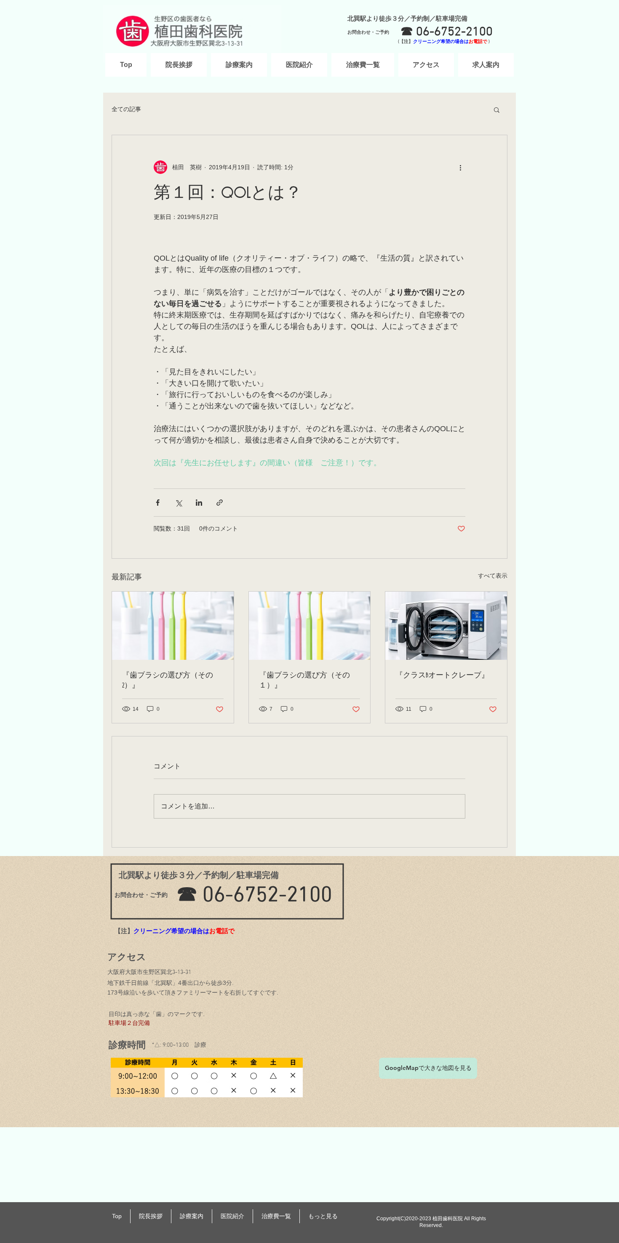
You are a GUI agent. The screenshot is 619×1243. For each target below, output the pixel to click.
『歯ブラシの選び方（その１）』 (304, 680)
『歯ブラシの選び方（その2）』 (167, 680)
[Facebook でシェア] (158, 503)
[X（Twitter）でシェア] (178, 503)
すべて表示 (492, 575)
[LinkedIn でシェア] (199, 503)
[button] (497, 109)
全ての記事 (126, 109)
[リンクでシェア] (220, 503)
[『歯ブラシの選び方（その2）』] (173, 626)
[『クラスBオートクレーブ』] (446, 626)
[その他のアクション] (460, 167)
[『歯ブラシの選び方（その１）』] (310, 626)
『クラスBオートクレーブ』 (442, 675)
